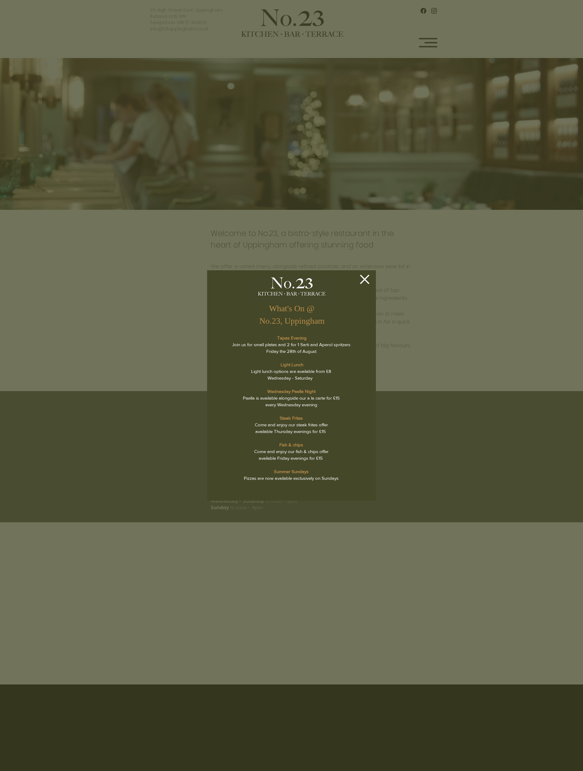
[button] (364, 279)
